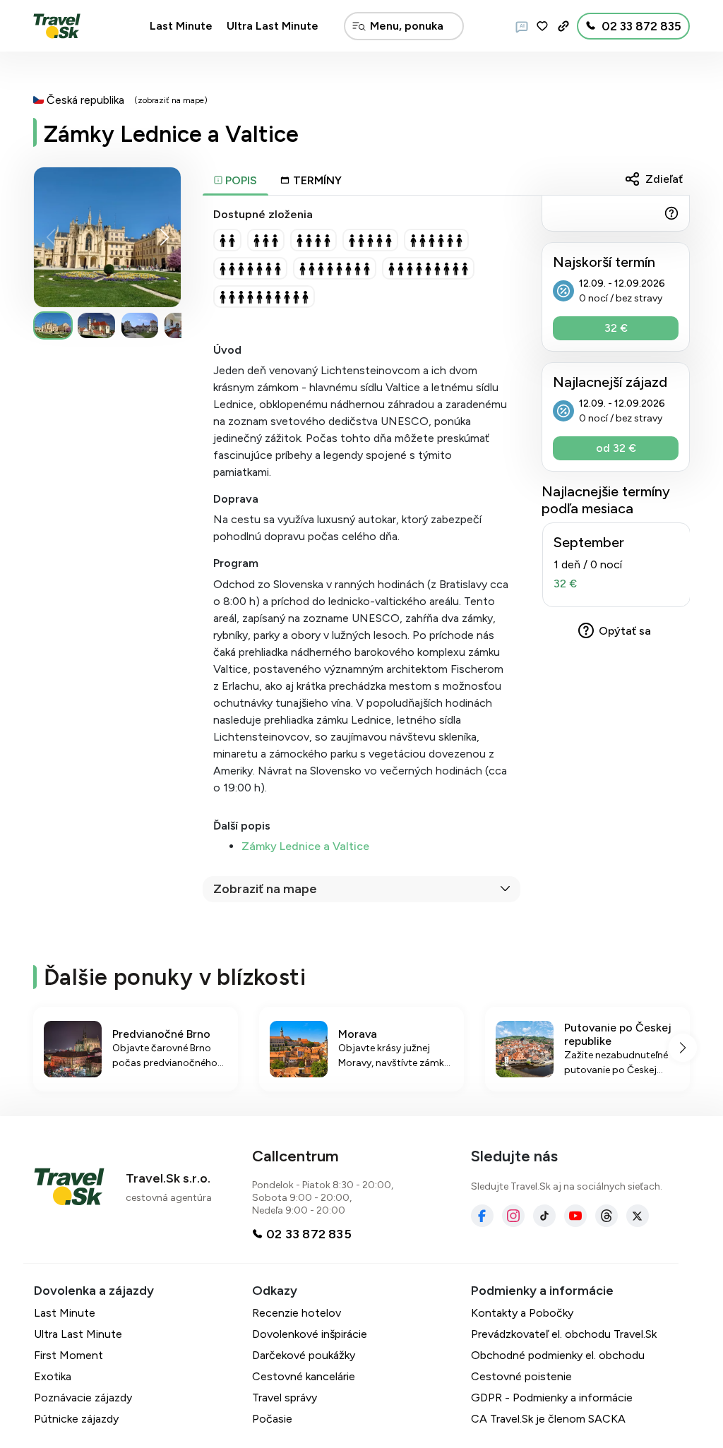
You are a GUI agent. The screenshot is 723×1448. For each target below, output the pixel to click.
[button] (164, 237)
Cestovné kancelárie (303, 1376)
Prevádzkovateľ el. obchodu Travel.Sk (564, 1334)
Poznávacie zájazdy (83, 1397)
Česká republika (85, 100)
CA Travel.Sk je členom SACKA (548, 1418)
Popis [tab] (239, 180)
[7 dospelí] (250, 268)
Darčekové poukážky (303, 1355)
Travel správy (284, 1397)
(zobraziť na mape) (171, 100)
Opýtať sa (625, 631)
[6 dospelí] (436, 240)
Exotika (52, 1376)
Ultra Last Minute (272, 25)
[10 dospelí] (264, 296)
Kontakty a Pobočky (522, 1313)
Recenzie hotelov (296, 1313)
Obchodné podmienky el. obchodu (558, 1355)
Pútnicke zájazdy (76, 1418)
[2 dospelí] (227, 240)
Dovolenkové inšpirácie (309, 1334)
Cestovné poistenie (521, 1376)
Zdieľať (664, 179)
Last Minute (181, 25)
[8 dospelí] (334, 268)
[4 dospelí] (313, 240)
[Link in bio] (563, 26)
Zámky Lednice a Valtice (305, 846)
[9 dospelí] (428, 268)
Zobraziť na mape (265, 889)
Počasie (272, 1418)
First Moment (68, 1355)
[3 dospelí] (266, 240)
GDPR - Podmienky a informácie (552, 1397)
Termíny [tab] (317, 180)
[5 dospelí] (370, 240)
